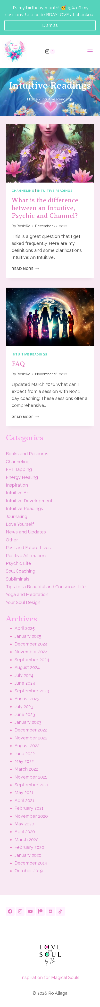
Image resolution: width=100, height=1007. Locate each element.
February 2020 (29, 847)
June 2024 (25, 683)
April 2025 (25, 628)
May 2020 (24, 823)
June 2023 (25, 714)
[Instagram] (20, 911)
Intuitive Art (18, 492)
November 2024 (31, 651)
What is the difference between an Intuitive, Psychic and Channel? (45, 208)
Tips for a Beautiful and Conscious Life (46, 586)
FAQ (18, 364)
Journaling (16, 516)
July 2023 (24, 706)
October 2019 (29, 870)
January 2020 (28, 855)
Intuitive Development (29, 500)
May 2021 (24, 792)
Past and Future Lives (28, 547)
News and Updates (26, 531)
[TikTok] (60, 911)
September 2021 (32, 784)
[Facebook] (10, 911)
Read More (25, 269)
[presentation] (50, 153)
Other (12, 539)
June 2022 (25, 753)
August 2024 (27, 667)
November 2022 (31, 737)
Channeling (23, 190)
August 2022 (27, 745)
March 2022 (26, 769)
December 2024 (31, 643)
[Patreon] (40, 911)
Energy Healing (22, 477)
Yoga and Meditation (27, 594)
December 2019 (31, 862)
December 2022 (31, 729)
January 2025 (28, 636)
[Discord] (50, 911)
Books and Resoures (27, 453)
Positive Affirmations (27, 555)
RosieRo (23, 226)
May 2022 (24, 761)
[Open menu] (92, 51)
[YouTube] (30, 911)
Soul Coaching (20, 571)
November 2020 (31, 816)
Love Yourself (20, 524)
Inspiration (17, 485)
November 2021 (31, 777)
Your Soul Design (23, 602)
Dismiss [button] (50, 25)
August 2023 (27, 698)
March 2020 (27, 839)
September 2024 (32, 659)
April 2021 (24, 800)
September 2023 (32, 690)
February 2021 (29, 808)
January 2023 (28, 722)
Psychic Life (18, 563)
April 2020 (25, 831)
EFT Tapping (19, 469)
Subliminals (17, 579)
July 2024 (24, 675)
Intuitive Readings (54, 190)
